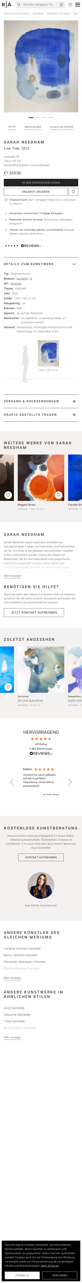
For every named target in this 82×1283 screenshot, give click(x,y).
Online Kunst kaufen (16, 13)
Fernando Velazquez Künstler (25, 962)
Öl (31, 278)
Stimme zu (22, 1275)
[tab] (41, 264)
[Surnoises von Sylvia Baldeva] (41, 669)
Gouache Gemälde (17, 1014)
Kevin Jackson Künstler (20, 955)
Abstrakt (16, 283)
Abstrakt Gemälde (58, 13)
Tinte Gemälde (14, 1021)
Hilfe (12, 126)
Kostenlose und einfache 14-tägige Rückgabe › (36, 213)
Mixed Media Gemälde (20, 1028)
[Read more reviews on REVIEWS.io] (41, 754)
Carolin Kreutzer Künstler (21, 968)
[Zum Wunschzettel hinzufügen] (73, 192)
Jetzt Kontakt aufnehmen (34, 612)
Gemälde (38, 13)
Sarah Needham (24, 142)
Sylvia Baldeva (30, 700)
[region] (41, 782)
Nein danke (60, 1275)
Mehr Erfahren (50, 1265)
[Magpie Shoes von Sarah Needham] (41, 478)
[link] (61, 4)
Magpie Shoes (26, 504)
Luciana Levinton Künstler (22, 948)
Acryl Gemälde (14, 1008)
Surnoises (23, 696)
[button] (77, 4)
